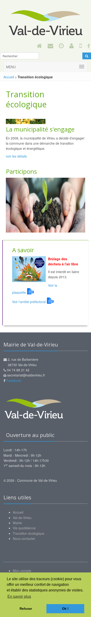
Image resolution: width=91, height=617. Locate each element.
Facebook (13, 380)
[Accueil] (39, 45)
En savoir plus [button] (19, 596)
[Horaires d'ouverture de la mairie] (61, 45)
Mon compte (22, 570)
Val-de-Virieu (22, 517)
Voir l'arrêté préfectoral (29, 301)
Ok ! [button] (65, 608)
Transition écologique (28, 533)
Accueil (9, 77)
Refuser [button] (26, 608)
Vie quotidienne (24, 528)
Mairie (17, 522)
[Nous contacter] (50, 45)
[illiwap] (80, 45)
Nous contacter (24, 538)
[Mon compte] (71, 45)
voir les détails (16, 156)
